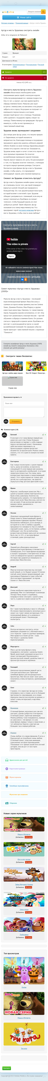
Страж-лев (12, 388)
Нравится (25, 72)
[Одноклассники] (25, 279)
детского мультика (26, 210)
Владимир (14, 708)
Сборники (13, 803)
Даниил (13, 733)
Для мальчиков (31, 65)
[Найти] (43, 11)
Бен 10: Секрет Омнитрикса (36, 373)
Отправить (16, 421)
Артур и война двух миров (12, 373)
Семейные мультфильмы (19, 786)
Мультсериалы (15, 777)
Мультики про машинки (19, 794)
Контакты (6, 1068)
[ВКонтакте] (22, 279)
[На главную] (9, 11)
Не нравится (25, 78)
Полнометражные (19, 65)
